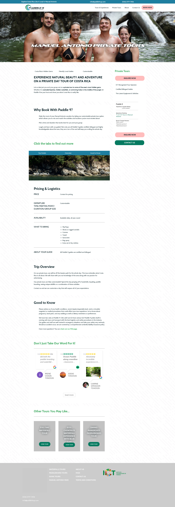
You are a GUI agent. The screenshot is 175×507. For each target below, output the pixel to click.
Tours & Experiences (102, 8)
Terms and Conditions (86, 480)
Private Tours (116, 8)
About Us (80, 469)
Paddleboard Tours (58, 473)
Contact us (81, 476)
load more (69, 395)
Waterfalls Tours (57, 469)
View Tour (44, 444)
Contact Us (136, 8)
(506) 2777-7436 (128, 2)
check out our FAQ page (68, 329)
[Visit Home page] (35, 7)
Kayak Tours (54, 476)
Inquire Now (130, 78)
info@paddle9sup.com (98, 2)
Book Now (147, 7)
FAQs (78, 473)
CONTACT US (129, 142)
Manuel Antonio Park (59, 480)
